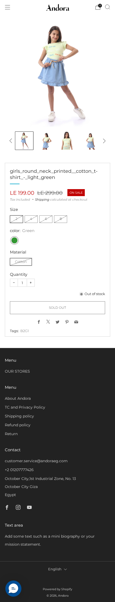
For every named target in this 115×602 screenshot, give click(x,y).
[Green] (14, 240)
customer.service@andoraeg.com (36, 460)
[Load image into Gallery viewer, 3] (68, 140)
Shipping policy (19, 416)
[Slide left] (11, 140)
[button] (13, 589)
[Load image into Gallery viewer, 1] (24, 140)
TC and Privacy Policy (25, 407)
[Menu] (7, 7)
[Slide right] (103, 140)
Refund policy (17, 425)
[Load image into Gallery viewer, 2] (46, 140)
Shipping (42, 199)
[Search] (107, 7)
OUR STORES (17, 371)
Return (11, 433)
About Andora (18, 398)
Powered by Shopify (57, 589)
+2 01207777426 (19, 469)
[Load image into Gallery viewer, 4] (91, 140)
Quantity (18, 274)
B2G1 (24, 331)
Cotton (21, 262)
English (55, 569)
